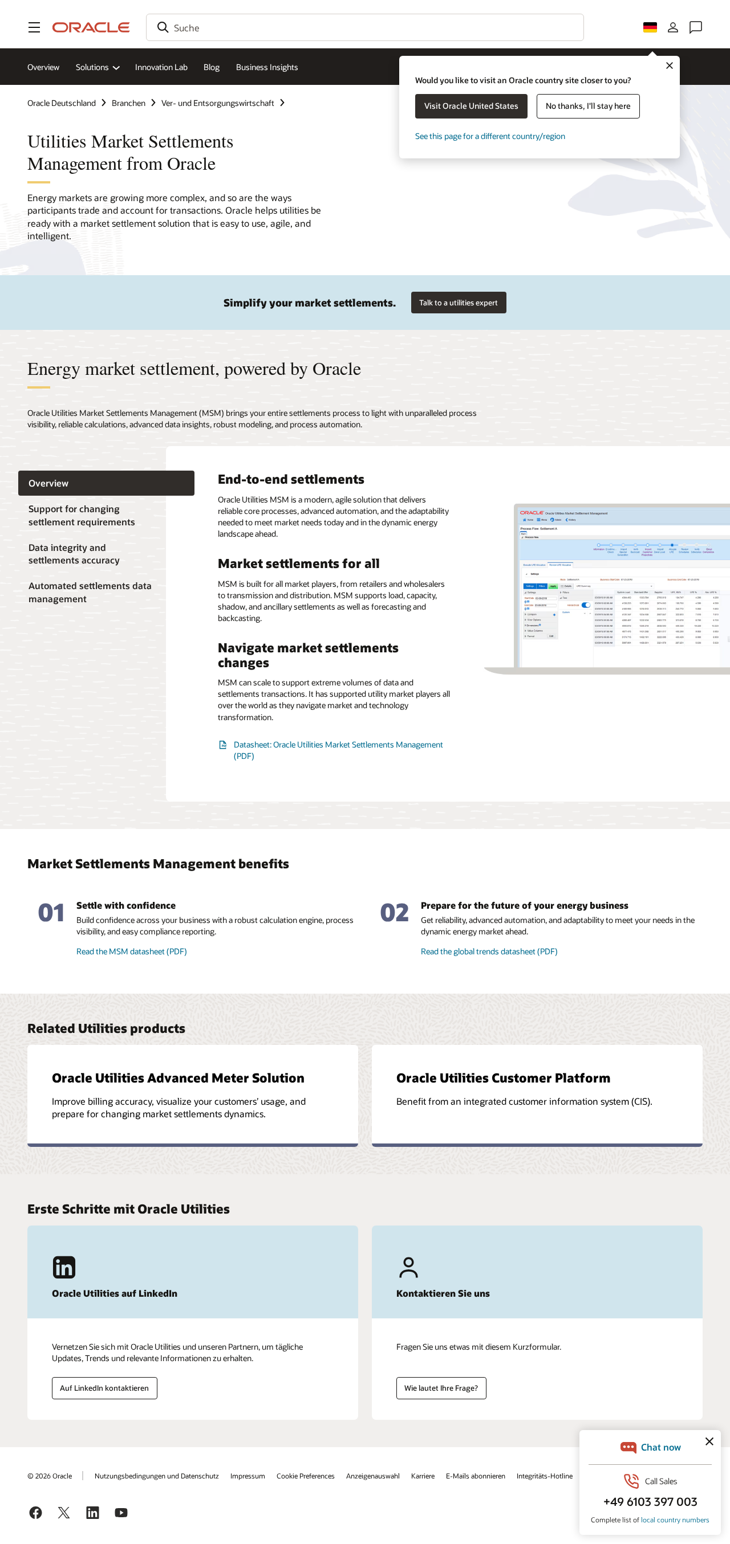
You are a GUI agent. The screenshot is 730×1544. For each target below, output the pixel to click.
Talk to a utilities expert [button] (458, 302)
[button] (34, 27)
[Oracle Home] (91, 27)
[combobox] (365, 27)
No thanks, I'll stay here (588, 105)
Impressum (247, 1475)
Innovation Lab (161, 67)
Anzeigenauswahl (373, 1475)
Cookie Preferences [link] (306, 1475)
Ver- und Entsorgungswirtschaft (217, 102)
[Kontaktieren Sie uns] (696, 27)
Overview (43, 67)
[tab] (106, 483)
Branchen (128, 102)
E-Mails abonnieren (475, 1475)
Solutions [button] (92, 67)
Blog (212, 67)
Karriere (423, 1475)
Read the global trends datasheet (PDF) (489, 951)
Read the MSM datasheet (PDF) (131, 951)
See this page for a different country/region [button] (490, 135)
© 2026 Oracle (49, 1475)
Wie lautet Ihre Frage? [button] (441, 1387)
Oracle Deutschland (61, 102)
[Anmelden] (673, 27)
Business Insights (267, 67)
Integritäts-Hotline (545, 1475)
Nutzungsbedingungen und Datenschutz (157, 1475)
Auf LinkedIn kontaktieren (104, 1387)
